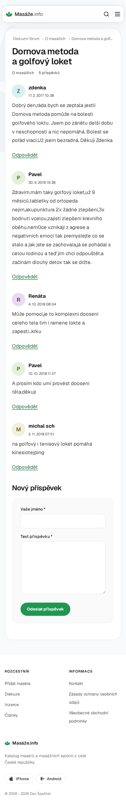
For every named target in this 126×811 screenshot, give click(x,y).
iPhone (22, 778)
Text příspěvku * (36, 536)
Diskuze (12, 694)
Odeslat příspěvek (45, 609)
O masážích (55, 38)
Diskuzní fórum (26, 38)
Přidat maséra (17, 683)
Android (54, 778)
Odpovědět (25, 155)
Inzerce (12, 704)
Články (11, 715)
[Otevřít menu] (117, 14)
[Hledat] (106, 14)
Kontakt (76, 683)
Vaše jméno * (33, 509)
